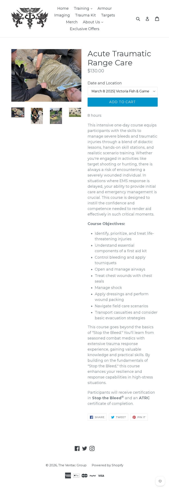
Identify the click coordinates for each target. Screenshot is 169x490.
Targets (108, 15)
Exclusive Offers (84, 29)
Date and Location (105, 83)
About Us (94, 22)
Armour (104, 8)
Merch (72, 22)
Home (63, 8)
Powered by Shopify (107, 465)
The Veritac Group (72, 465)
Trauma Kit (85, 15)
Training (84, 8)
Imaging (62, 15)
